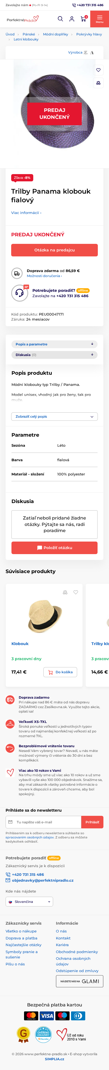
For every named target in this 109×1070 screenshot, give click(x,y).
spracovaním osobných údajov (30, 837)
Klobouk (20, 643)
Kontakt (63, 938)
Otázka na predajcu (54, 250)
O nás (61, 931)
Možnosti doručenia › (44, 276)
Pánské (29, 34)
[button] (60, 19)
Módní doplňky (55, 34)
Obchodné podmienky (77, 951)
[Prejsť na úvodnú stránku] (22, 19)
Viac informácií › (26, 212)
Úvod (10, 34)
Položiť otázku (57, 547)
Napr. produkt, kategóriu (41, 47)
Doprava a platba (21, 938)
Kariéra (62, 944)
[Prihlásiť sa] (71, 19)
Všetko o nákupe (21, 931)
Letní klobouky (26, 39)
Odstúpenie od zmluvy (77, 970)
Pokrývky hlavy (89, 34)
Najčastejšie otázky (23, 944)
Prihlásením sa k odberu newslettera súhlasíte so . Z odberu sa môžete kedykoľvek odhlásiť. (46, 837)
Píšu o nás (15, 964)
